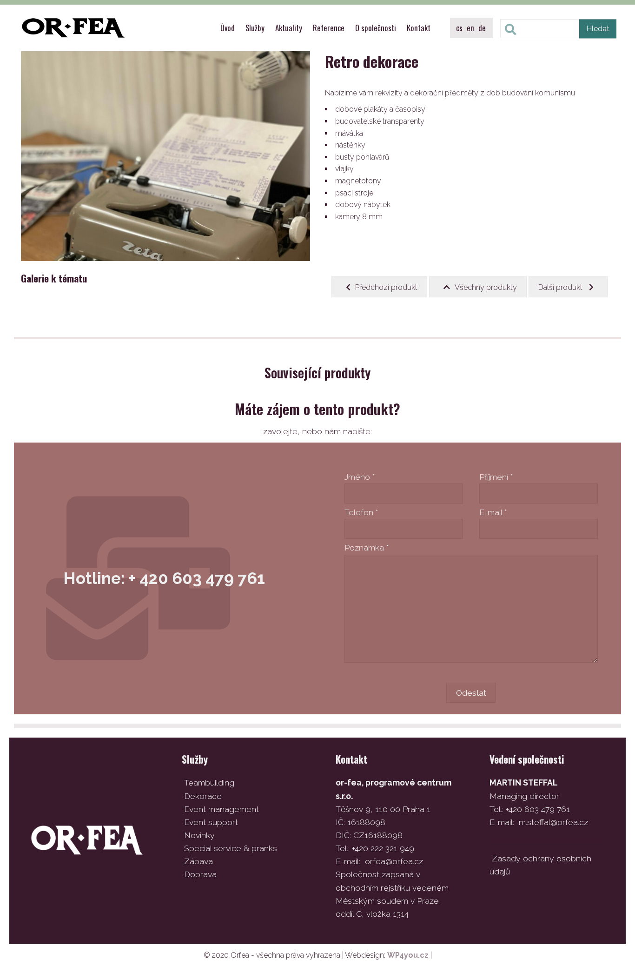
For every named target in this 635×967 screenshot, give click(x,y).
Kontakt (418, 28)
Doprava (200, 874)
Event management (221, 809)
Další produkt (561, 287)
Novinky (199, 835)
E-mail (493, 512)
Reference (328, 28)
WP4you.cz (408, 955)
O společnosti (375, 28)
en (470, 28)
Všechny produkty (486, 287)
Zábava (198, 861)
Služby (255, 28)
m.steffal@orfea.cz (553, 822)
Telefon (361, 512)
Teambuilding (209, 782)
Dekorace (203, 796)
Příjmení (496, 477)
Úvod (227, 28)
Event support (211, 822)
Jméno (359, 477)
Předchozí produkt (386, 287)
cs (459, 28)
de (482, 28)
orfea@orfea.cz (394, 861)
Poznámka (366, 547)
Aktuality (288, 28)
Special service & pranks (230, 848)
